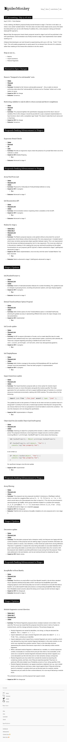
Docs (47, 9)
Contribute (54, 9)
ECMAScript (5, 728)
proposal (36, 507)
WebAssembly (6, 731)
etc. (61, 9)
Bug (12, 157)
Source (4, 719)
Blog (42, 9)
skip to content (54, 2)
